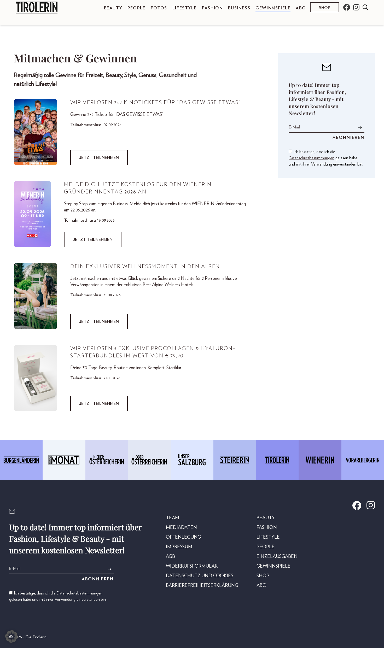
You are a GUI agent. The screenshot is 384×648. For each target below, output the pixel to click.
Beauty (113, 8)
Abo (301, 8)
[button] (11, 636)
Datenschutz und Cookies (199, 576)
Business (239, 8)
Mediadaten (181, 527)
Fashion (212, 8)
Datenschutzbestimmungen (311, 158)
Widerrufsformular (192, 566)
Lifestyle (184, 8)
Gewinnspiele (272, 8)
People (136, 8)
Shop (324, 8)
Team (172, 518)
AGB (170, 556)
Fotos (159, 8)
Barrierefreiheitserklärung (202, 585)
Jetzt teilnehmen (99, 158)
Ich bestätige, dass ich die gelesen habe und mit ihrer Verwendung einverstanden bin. (326, 158)
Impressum (179, 547)
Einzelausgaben (277, 556)
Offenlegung (183, 537)
